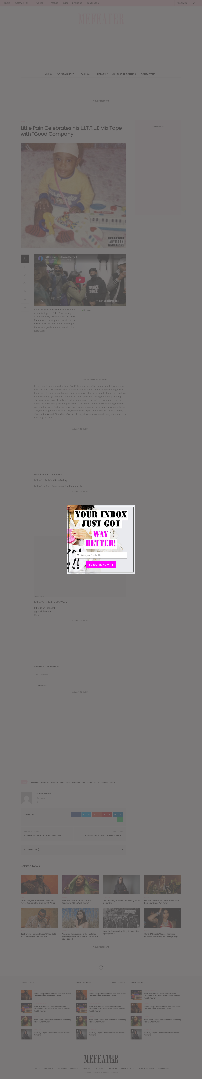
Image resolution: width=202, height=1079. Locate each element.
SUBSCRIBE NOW (99, 564)
